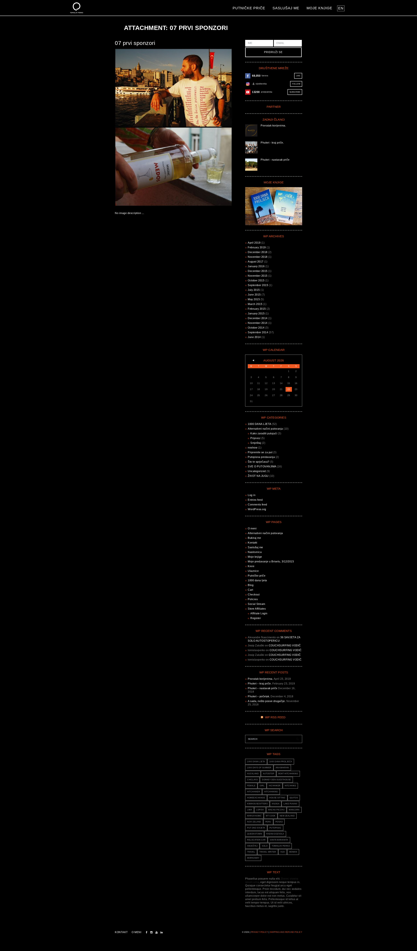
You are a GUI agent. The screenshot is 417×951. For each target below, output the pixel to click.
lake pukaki (290, 804)
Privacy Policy (259, 932)
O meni (252, 528)
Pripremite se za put (260, 452)
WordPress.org (257, 509)
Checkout (253, 594)
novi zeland (254, 822)
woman (293, 852)
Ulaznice (253, 571)
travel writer (267, 852)
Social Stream (256, 604)
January (256, 266)
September (258, 285)
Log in (251, 495)
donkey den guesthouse (276, 780)
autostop (268, 773)
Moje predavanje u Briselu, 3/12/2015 (271, 561)
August (255, 261)
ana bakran (282, 767)
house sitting (277, 798)
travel (251, 852)
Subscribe (294, 92)
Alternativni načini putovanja (265, 428)
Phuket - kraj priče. (272, 142)
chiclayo (252, 780)
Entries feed (255, 499)
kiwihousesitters (257, 804)
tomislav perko (281, 846)
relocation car (256, 840)
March (255, 304)
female (251, 786)
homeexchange (256, 798)
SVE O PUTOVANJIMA (262, 466)
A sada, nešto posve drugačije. (267, 701)
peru (268, 822)
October (256, 280)
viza (282, 852)
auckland (253, 773)
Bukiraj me (254, 538)
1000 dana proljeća (280, 761)
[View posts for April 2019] (251, 360)
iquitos (294, 798)
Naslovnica (255, 552)
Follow (296, 84)
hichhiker (274, 786)
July (254, 290)
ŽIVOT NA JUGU (258, 476)
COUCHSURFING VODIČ (285, 645)
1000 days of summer (259, 767)
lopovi (260, 810)
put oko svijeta (256, 828)
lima (249, 810)
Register (255, 618)
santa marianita (279, 840)
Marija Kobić (254, 816)
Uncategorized (257, 471)
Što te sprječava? (258, 461)
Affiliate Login (258, 613)
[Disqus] (176, 265)
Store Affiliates (257, 608)
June (254, 294)
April (254, 242)
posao (279, 822)
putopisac (275, 828)
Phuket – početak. (259, 696)
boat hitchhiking (288, 773)
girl (262, 786)
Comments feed (257, 504)
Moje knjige (319, 8)
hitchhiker (253, 792)
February (257, 247)
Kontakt (252, 542)
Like (298, 76)
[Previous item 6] (144, 127)
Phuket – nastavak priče (262, 688)
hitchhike (290, 786)
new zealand (287, 816)
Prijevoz (255, 438)
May (254, 299)
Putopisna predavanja (261, 457)
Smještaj (255, 442)
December (257, 252)
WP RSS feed (275, 717)
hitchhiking (271, 792)
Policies (253, 599)
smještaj (252, 846)
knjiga (275, 804)
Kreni (251, 566)
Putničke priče (249, 8)
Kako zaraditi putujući (263, 433)
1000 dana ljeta (257, 580)
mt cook (270, 816)
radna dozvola (275, 834)
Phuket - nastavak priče (275, 159)
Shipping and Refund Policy (286, 932)
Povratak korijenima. (273, 125)
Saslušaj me (286, 8)
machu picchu (276, 810)
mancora (294, 810)
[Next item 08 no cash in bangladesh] (202, 127)
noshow (252, 447)
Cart (250, 589)
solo (264, 846)
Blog (250, 585)
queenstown (254, 834)
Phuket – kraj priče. (260, 683)
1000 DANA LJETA (259, 424)
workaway (253, 858)
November (257, 256)
